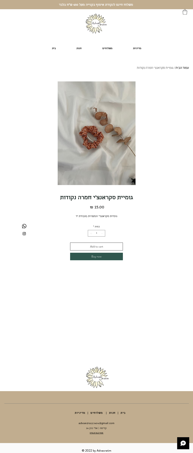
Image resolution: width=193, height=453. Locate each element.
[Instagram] (24, 233)
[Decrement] (102, 233)
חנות (112, 413)
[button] (185, 12)
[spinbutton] (96, 233)
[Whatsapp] (24, 226)
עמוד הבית (182, 68)
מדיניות (80, 413)
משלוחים (96, 413)
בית (123, 413)
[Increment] (90, 233)
